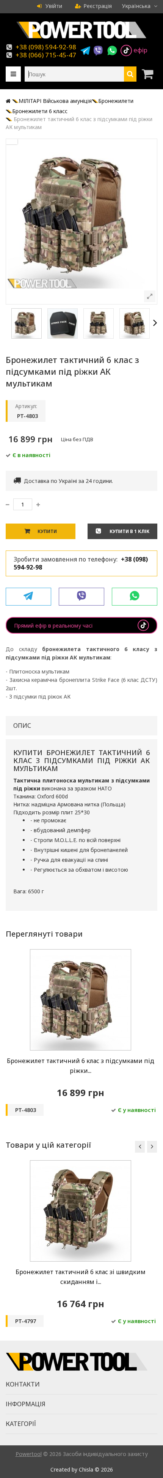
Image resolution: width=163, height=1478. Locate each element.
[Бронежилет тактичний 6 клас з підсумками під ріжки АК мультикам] (80, 953)
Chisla (86, 1469)
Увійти (53, 5)
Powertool (29, 1453)
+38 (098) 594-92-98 (46, 47)
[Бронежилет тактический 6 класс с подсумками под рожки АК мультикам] (26, 336)
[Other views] (8, 323)
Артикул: (26, 406)
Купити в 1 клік (128, 531)
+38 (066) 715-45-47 (46, 54)
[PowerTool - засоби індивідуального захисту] (81, 38)
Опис (22, 725)
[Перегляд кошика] (149, 73)
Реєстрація (97, 5)
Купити (47, 531)
